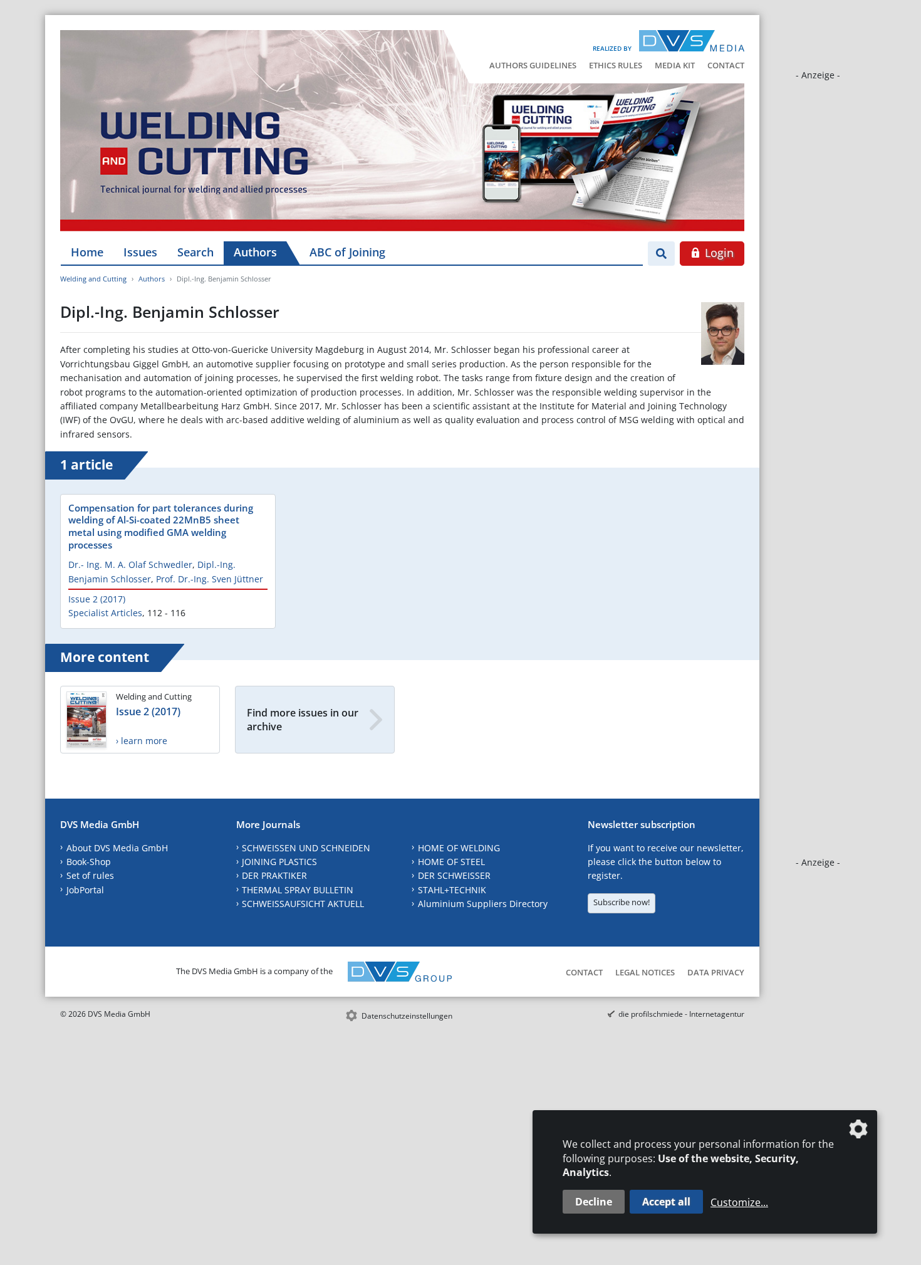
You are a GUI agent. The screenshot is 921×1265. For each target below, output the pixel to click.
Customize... (739, 1202)
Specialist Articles (105, 613)
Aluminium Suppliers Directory (483, 904)
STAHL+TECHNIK (452, 890)
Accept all (666, 1202)
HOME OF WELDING (459, 848)
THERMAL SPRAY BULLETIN (297, 890)
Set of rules (90, 875)
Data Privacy (715, 972)
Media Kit (675, 65)
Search (195, 252)
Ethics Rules (615, 65)
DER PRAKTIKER (274, 875)
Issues (140, 252)
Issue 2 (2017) (96, 599)
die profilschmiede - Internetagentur (681, 1014)
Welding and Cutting (93, 278)
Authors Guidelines (532, 65)
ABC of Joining (347, 252)
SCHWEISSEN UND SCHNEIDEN (306, 848)
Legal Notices (645, 972)
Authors (255, 252)
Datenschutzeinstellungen (407, 1015)
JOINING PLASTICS (279, 862)
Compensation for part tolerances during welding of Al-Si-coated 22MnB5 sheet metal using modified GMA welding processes (160, 526)
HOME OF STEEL (451, 862)
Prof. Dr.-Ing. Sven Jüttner (209, 579)
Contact (725, 65)
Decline (593, 1202)
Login (718, 252)
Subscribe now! (621, 902)
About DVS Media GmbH (117, 848)
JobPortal (85, 890)
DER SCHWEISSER (454, 875)
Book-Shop (88, 862)
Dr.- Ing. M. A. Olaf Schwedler (130, 564)
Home (87, 252)
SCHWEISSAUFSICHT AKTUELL (303, 904)
